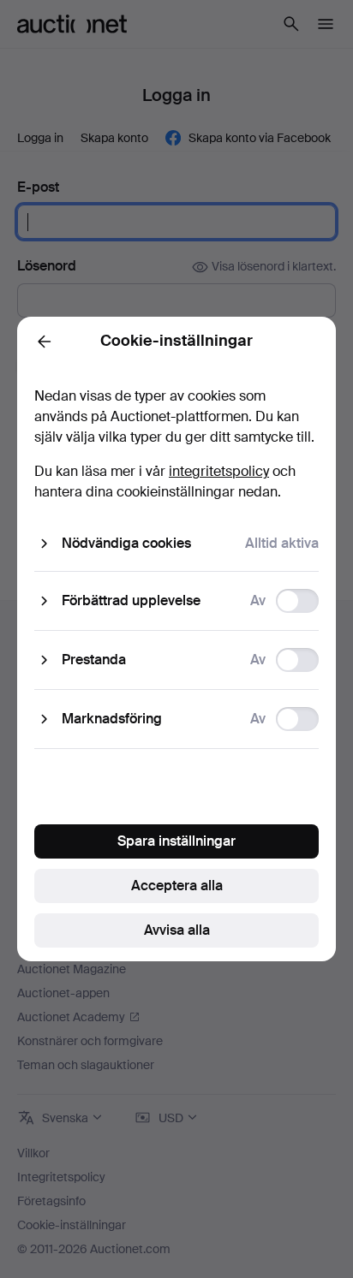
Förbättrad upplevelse (131, 600)
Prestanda (94, 660)
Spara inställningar (176, 841)
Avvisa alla (177, 930)
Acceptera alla (177, 886)
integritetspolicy (219, 471)
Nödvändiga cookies (126, 543)
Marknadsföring (112, 719)
